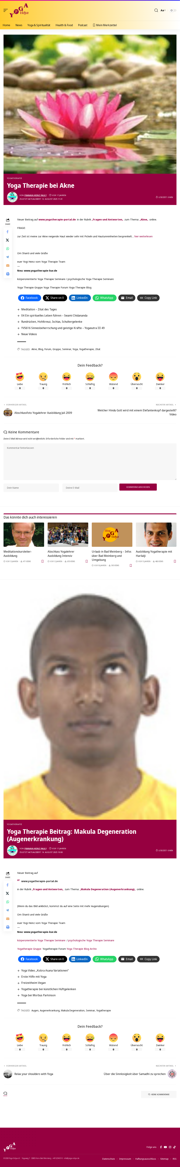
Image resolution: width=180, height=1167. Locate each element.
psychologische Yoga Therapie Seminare (91, 940)
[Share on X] (8, 240)
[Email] (8, 265)
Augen (34, 1010)
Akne (34, 349)
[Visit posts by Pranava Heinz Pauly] (12, 197)
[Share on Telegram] (8, 257)
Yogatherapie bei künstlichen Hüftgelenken (48, 989)
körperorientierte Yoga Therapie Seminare (41, 940)
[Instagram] (170, 1147)
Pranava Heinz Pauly (35, 195)
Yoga (75, 349)
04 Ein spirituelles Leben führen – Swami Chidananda (54, 315)
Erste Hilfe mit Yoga (33, 977)
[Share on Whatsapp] (8, 248)
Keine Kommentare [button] (160, 1094)
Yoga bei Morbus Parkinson (38, 995)
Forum (47, 349)
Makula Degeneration (73, 1010)
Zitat (97, 349)
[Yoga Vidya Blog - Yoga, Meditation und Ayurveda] (18, 10)
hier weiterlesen (143, 236)
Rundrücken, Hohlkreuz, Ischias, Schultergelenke (51, 322)
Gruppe (57, 349)
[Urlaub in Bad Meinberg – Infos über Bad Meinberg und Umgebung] (112, 535)
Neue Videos (29, 334)
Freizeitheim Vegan (33, 983)
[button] (6, 10)
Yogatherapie (14, 178)
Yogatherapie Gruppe (29, 948)
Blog (40, 349)
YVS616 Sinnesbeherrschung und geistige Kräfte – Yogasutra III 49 (63, 328)
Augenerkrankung (50, 1010)
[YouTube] (165, 1147)
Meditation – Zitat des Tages (39, 309)
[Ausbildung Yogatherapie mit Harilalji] (156, 535)
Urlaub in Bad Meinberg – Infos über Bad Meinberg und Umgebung (111, 556)
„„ (107, 219)
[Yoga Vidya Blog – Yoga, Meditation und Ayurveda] (9, 1147)
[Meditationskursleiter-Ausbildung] (24, 535)
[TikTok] (174, 1147)
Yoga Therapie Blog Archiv (82, 948)
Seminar (66, 349)
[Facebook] (161, 1147)
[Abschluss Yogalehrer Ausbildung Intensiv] (68, 535)
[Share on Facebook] (8, 231)
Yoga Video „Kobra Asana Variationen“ (45, 970)
